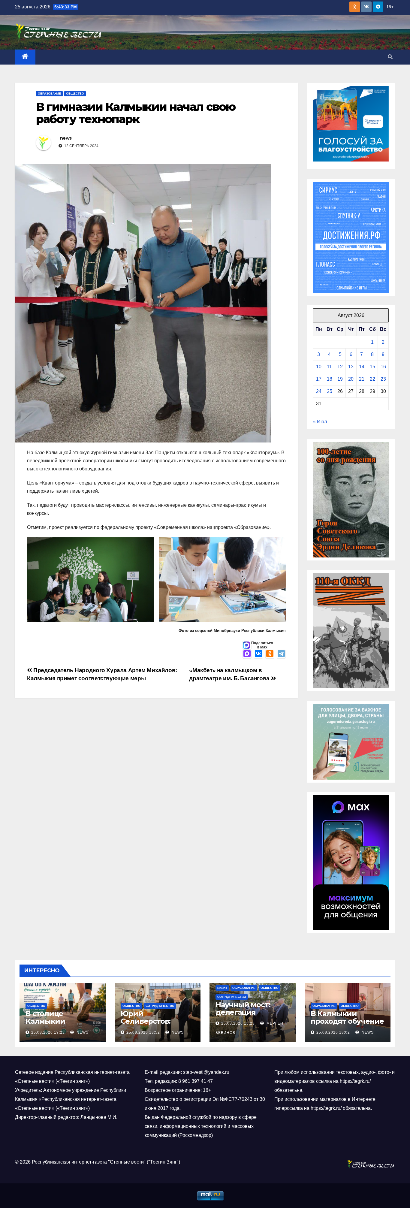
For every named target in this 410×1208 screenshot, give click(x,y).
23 (383, 379)
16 (383, 366)
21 (361, 379)
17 (318, 379)
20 (351, 379)
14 (361, 366)
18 (329, 379)
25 (329, 391)
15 (372, 366)
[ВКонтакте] (258, 654)
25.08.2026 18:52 (143, 1032)
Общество (75, 93)
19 (340, 379)
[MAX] (247, 654)
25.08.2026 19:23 (48, 1032)
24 (318, 391)
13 (351, 366)
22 (372, 379)
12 (340, 366)
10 (318, 366)
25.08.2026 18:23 (238, 1023)
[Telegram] (281, 654)
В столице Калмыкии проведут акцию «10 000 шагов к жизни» (62, 1024)
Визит (222, 987)
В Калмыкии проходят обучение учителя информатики (347, 1024)
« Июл (320, 421)
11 (329, 366)
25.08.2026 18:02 (333, 1032)
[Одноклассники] (269, 654)
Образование (49, 93)
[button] (390, 56)
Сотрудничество (160, 1005)
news (65, 138)
